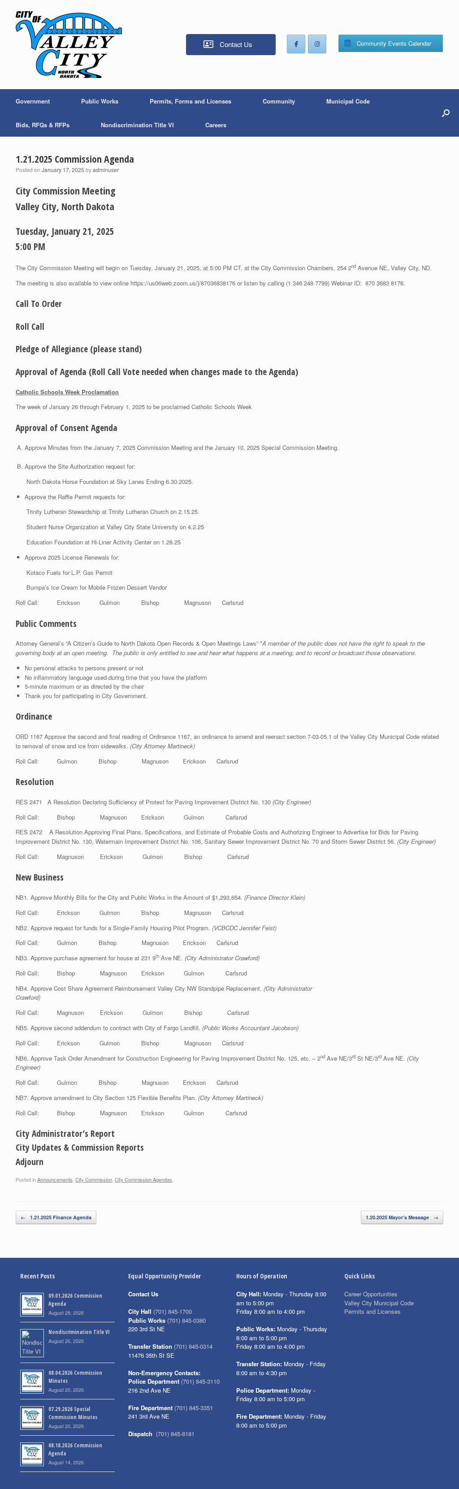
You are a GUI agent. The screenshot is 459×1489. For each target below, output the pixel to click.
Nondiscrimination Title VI (137, 125)
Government (33, 101)
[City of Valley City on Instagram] (317, 44)
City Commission (93, 1179)
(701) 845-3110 (200, 1381)
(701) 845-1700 (172, 1311)
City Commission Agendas (143, 1179)
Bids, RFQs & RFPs (42, 125)
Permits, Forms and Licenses (190, 101)
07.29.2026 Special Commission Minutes (72, 1413)
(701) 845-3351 (193, 1407)
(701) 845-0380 (186, 1320)
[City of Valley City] (69, 44)
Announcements (55, 1179)
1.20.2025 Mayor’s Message (402, 1217)
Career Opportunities (371, 1294)
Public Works (99, 101)
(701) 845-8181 (175, 1433)
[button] (446, 113)
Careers (215, 125)
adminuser (106, 169)
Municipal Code (348, 101)
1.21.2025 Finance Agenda (56, 1217)
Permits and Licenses (372, 1311)
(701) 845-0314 (193, 1346)
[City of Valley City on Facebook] (296, 44)
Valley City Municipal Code (379, 1303)
